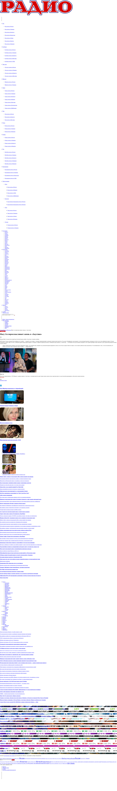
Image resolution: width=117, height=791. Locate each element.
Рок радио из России (9, 26)
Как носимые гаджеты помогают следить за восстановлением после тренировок (16, 538)
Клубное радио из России (10, 49)
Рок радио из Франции (9, 43)
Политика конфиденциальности (9, 770)
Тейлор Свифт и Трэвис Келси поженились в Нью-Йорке (12, 536)
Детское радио (2, 761)
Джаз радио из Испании (12, 219)
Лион (6, 274)
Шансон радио (65, 763)
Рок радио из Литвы (9, 38)
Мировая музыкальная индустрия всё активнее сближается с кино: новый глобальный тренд (20, 499)
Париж (6, 286)
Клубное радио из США (10, 61)
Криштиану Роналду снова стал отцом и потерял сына (13, 474)
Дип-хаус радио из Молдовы (11, 76)
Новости (4, 305)
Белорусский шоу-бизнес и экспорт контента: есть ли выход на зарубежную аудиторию (19, 573)
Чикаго (6, 304)
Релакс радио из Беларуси (10, 143)
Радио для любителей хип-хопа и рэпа (58, 761)
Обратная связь (5, 312)
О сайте (4, 311)
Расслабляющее (42, 758)
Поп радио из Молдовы (10, 119)
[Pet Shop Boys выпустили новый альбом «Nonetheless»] (9, 452)
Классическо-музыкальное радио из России (16, 201)
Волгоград (7, 262)
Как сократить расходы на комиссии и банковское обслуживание (13, 522)
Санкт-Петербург (8, 292)
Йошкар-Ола (7, 266)
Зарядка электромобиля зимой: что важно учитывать (11, 685)
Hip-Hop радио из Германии (11, 160)
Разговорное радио (105, 761)
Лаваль (6, 273)
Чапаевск (6, 301)
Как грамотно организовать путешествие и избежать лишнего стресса (14, 671)
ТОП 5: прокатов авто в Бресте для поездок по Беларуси (11, 638)
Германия (6, 235)
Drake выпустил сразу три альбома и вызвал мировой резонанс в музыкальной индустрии (20, 559)
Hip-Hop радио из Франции (10, 163)
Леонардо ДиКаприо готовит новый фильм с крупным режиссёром (15, 567)
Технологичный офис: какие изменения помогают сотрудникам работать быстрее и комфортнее (20, 501)
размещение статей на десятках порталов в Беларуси (20, 575)
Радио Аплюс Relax (5, 731)
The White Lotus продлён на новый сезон (9, 569)
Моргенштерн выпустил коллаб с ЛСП (10, 440)
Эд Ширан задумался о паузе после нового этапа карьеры (12, 648)
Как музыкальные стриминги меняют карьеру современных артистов (15, 482)
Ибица (6, 265)
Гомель (6, 264)
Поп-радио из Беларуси (10, 117)
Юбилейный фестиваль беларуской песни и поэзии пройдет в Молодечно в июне (17, 552)
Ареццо (6, 252)
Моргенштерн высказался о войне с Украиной (12, 753)
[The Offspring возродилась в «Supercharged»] (1, 386)
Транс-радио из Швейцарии (10, 108)
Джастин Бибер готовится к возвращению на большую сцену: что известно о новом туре (19, 546)
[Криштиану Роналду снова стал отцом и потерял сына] (9, 473)
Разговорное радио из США (11, 178)
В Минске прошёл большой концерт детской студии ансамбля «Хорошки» (16, 555)
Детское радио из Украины (12, 227)
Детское (6, 222)
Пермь (6, 287)
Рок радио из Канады (9, 41)
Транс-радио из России (9, 90)
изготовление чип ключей (9, 755)
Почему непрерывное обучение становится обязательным (12, 503)
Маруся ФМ (3, 711)
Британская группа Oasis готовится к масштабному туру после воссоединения (17, 542)
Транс (3, 87)
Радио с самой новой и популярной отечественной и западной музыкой (88, 761)
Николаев (6, 283)
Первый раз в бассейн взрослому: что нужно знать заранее (12, 484)
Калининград (7, 588)
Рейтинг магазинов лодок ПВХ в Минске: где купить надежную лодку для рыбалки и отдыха (19, 677)
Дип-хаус (4, 64)
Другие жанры (5, 181)
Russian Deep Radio (5, 733)
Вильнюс (6, 260)
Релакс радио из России (10, 137)
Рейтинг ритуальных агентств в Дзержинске (9, 640)
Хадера (6, 300)
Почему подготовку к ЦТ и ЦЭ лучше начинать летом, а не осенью (14, 642)
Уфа (5, 298)
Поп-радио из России (9, 114)
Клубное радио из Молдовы (11, 58)
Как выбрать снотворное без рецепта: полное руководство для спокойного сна (16, 646)
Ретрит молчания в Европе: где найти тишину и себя (11, 631)
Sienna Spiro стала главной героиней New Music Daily (11, 487)
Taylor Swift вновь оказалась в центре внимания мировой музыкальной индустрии (18, 660)
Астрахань (7, 253)
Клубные (4, 46)
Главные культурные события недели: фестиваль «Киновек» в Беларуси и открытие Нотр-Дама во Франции (24, 697)
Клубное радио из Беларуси (10, 55)
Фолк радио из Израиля (12, 190)
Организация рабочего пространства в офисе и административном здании (15, 478)
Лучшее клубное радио (31, 761)
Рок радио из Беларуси (9, 32)
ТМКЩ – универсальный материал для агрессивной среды (12, 693)
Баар (6, 254)
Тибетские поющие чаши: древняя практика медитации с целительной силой (16, 540)
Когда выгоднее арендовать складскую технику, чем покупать (13, 669)
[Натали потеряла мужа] (12, 420)
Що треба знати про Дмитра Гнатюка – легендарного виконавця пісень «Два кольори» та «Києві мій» (27, 716)
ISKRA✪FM (3, 736)
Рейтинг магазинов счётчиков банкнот (8, 675)
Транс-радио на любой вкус (54, 763)
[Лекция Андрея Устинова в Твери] (12, 403)
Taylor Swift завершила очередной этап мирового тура (12, 691)
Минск (6, 276)
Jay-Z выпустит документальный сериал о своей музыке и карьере (14, 511)
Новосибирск (7, 281)
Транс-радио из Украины (10, 93)
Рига (6, 288)
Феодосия (6, 299)
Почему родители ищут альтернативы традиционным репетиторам (14, 565)
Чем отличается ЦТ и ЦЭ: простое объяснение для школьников (17, 721)
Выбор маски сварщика (5, 561)
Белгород (7, 584)
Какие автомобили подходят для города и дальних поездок (12, 489)
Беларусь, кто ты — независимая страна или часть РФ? (15, 718)
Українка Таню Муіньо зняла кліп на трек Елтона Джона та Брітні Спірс (19, 738)
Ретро (3, 122)
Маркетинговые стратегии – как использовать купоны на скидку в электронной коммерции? (25, 726)
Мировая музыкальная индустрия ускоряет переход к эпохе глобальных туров (17, 658)
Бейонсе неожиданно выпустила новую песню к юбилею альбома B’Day (15, 530)
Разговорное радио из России (11, 169)
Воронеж (6, 263)
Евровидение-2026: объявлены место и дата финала (11, 563)
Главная (1, 330)
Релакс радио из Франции (10, 146)
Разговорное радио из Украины (11, 172)
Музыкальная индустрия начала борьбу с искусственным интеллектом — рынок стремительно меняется (23, 662)
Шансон (4, 79)
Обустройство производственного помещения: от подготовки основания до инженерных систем (20, 526)
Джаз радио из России (12, 210)
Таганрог (6, 295)
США (6, 246)
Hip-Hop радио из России (10, 152)
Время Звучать (4, 748)
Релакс (4, 134)
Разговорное (5, 166)
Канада (6, 240)
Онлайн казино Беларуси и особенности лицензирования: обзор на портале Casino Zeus (23, 728)
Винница (6, 261)
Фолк (6, 184)
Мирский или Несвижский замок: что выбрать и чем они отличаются (14, 480)
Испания (6, 237)
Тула (6, 297)
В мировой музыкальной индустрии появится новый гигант (13, 644)
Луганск (6, 275)
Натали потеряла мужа (6, 422)
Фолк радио (60, 763)
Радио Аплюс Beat (4, 577)
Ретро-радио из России (9, 125)
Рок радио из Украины (9, 29)
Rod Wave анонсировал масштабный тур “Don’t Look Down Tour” (14, 493)
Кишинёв (6, 271)
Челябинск (7, 603)
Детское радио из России (12, 225)
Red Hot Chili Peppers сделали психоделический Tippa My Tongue (17, 723)
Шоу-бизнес (7, 310)
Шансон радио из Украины (10, 84)
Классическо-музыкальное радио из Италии (16, 204)
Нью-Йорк (7, 282)
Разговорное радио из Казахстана (12, 175)
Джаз (6, 207)
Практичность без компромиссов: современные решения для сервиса (14, 687)
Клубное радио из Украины (10, 52)
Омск (6, 285)
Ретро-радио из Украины (10, 128)
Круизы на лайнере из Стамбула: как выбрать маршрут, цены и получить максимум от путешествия (21, 544)
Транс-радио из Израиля (10, 99)
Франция (6, 247)
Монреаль (6, 277)
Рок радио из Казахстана (10, 35)
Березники (7, 257)
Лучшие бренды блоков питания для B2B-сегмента (10, 509)
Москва (6, 591)
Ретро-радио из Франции (10, 131)
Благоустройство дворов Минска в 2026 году (9, 550)
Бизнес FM (3, 751)
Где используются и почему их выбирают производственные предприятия (15, 633)
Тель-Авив (7, 296)
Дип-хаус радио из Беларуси (11, 73)
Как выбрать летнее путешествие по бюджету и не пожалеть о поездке (14, 507)
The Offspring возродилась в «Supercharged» (11, 388)
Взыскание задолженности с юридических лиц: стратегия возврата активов (16, 654)
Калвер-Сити (7, 269)
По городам (4, 249)
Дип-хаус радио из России (10, 67)
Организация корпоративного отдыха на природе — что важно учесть (14, 683)
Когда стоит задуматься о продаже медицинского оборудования (13, 673)
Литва (6, 242)
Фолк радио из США (11, 192)
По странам (4, 230)
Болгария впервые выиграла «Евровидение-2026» (11, 557)
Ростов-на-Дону (8, 289)
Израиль (6, 236)
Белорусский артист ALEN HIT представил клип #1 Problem (13, 681)
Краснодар (7, 272)
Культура (6, 307)
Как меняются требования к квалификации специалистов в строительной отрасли (17, 505)
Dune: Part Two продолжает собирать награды (10, 695)
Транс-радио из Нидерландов (11, 105)
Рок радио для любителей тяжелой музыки (38, 763)
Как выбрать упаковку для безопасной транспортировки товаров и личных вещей (17, 528)
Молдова (4, 624)
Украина (6, 234)
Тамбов (6, 601)
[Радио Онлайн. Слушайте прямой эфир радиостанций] (36, 15)
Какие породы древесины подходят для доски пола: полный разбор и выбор (13, 650)
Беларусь (4, 611)
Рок (3, 23)
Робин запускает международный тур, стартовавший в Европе (14, 491)
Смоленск (6, 294)
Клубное (17, 758)
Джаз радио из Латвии (12, 216)
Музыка (6, 309)
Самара (6, 598)
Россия (6, 233)
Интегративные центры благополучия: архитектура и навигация (13, 532)
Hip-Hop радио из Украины (10, 155)
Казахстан (7, 239)
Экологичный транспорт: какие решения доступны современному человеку (16, 524)
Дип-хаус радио (13, 761)
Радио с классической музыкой (70, 761)
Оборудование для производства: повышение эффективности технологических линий (18, 666)
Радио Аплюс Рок (4, 743)
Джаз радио (7, 761)
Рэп (3, 149)
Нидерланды (7, 245)
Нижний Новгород (8, 280)
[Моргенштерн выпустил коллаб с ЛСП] (12, 437)
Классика (7, 198)
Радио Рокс (3, 741)
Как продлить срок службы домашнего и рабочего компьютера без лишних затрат (17, 652)
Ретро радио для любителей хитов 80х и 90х (19, 763)
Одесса (6, 284)
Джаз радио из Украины (12, 213)
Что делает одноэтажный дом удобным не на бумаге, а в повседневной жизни (16, 679)
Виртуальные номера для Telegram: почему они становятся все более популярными (22, 713)
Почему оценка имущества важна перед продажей (10, 656)
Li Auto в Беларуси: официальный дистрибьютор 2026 (11, 664)
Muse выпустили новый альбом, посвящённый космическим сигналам (15, 548)
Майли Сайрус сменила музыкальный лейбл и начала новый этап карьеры (16, 476)
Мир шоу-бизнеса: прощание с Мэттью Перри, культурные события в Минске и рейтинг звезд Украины (23, 699)
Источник (2, 377)
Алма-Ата (6, 250)
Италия (6, 238)
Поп (3, 111)
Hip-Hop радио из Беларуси (10, 157)
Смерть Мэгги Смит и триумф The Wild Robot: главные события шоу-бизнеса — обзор (19, 702)
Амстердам (7, 251)
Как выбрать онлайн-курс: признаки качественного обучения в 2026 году (15, 636)
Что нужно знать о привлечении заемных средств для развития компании (15, 497)
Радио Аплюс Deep (5, 746)
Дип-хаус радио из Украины (11, 70)
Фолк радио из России (12, 187)
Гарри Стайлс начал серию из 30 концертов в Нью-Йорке (12, 513)
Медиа (6, 308)
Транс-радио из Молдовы (10, 102)
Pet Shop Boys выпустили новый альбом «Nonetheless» (13, 453)
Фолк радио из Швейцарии (13, 195)
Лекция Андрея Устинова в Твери (9, 405)
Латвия (6, 241)
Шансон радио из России (10, 81)
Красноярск (7, 590)
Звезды (6, 306)
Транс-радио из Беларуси (10, 96)
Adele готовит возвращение (6, 495)
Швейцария (7, 248)
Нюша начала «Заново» (7, 464)
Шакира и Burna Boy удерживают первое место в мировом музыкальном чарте (17, 517)
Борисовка (7, 259)
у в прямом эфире (12, 571)
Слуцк (6, 293)
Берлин (6, 258)
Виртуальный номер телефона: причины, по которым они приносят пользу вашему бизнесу (24, 706)
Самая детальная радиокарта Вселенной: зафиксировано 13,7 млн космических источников (20, 689)
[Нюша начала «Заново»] (9, 463)
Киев (6, 270)
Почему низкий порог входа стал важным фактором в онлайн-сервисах (15, 534)
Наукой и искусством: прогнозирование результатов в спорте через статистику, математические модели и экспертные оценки (33, 709)
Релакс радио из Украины (10, 140)
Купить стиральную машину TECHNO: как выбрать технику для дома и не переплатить (18, 515)
